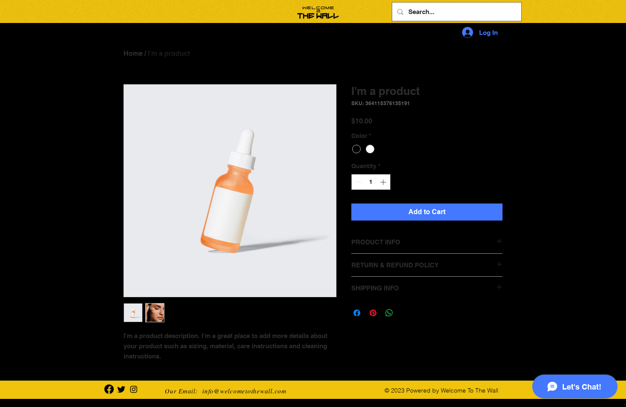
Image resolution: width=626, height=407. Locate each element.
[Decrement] (358, 182)
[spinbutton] (371, 182)
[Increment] (384, 182)
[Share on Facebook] (357, 313)
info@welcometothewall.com (244, 391)
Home (133, 53)
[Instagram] (133, 389)
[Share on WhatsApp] (389, 313)
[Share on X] (405, 313)
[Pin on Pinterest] (373, 313)
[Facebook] (109, 389)
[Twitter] (121, 389)
